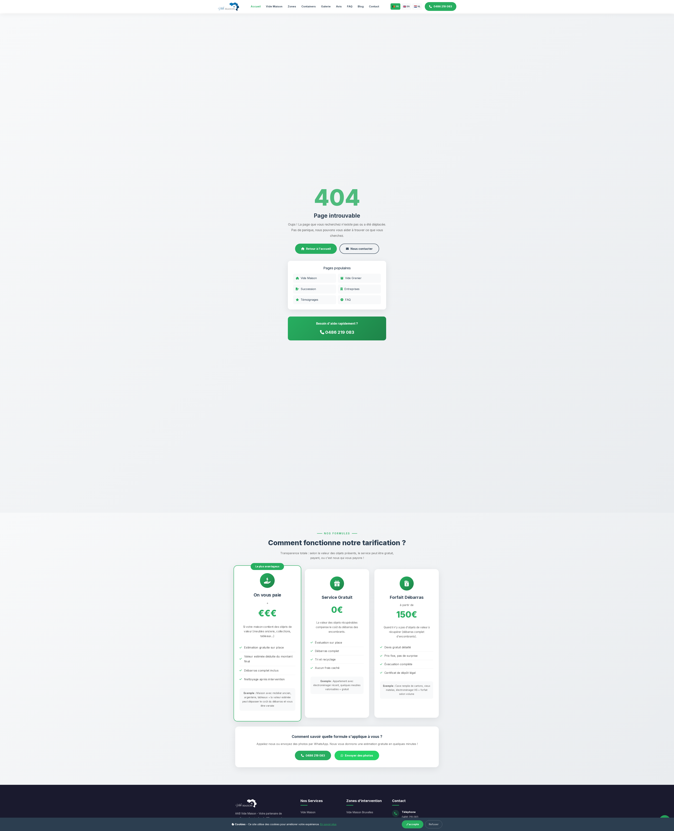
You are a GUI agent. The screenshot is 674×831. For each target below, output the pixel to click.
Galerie (326, 6)
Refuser (434, 824)
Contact (374, 6)
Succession (308, 289)
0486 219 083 (443, 6)
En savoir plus (328, 824)
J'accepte (412, 824)
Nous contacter (362, 248)
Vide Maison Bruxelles (359, 812)
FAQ (349, 6)
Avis (339, 6)
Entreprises (351, 289)
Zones (292, 6)
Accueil (256, 6)
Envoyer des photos (359, 755)
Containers (308, 6)
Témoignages (309, 299)
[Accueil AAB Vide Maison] (228, 6)
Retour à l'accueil (318, 248)
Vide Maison (274, 6)
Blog (361, 6)
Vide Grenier (353, 278)
